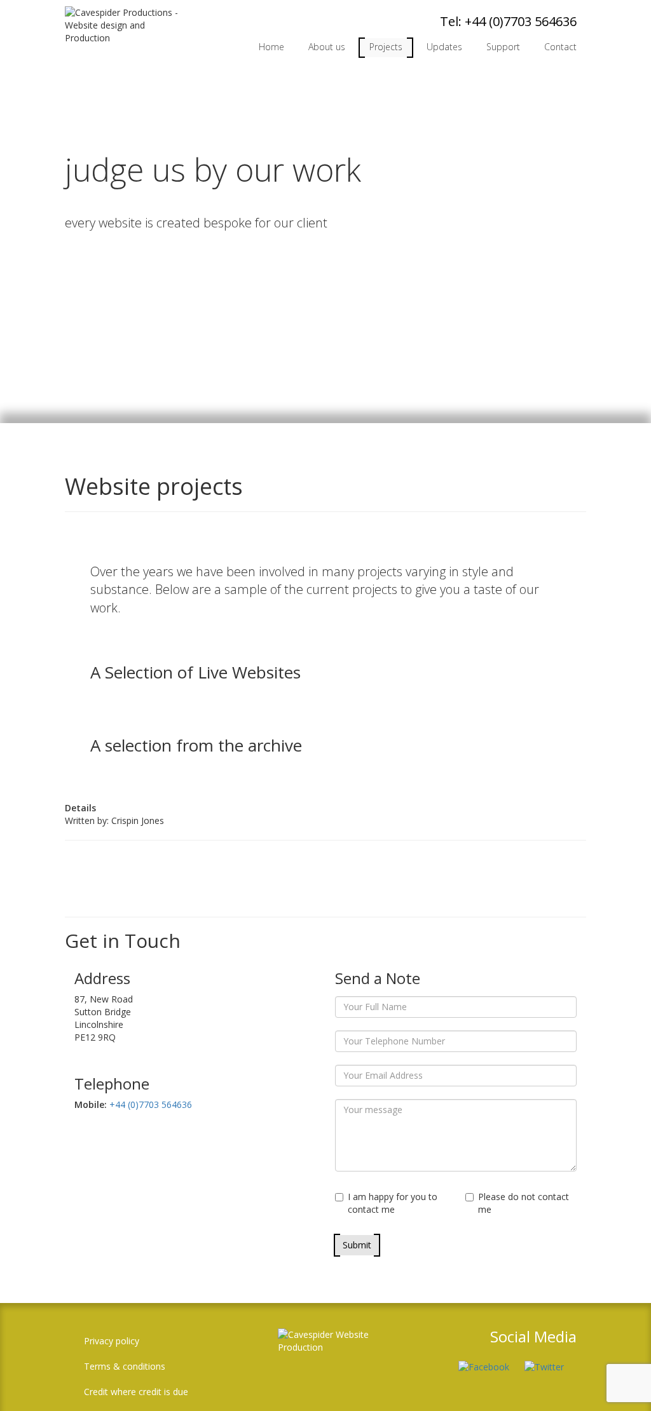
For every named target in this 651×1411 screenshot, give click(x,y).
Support (503, 47)
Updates (444, 47)
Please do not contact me (523, 1203)
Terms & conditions (124, 1366)
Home (271, 47)
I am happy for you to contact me (392, 1203)
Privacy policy (111, 1341)
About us (326, 47)
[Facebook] (490, 1360)
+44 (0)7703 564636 (521, 21)
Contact (560, 47)
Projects (385, 47)
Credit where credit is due (136, 1392)
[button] (622, 1382)
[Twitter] (550, 1360)
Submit (357, 1245)
